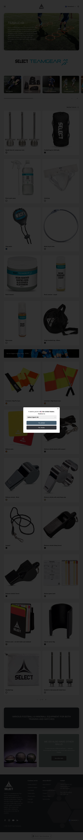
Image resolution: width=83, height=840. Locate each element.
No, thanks (41, 427)
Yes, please (41, 423)
